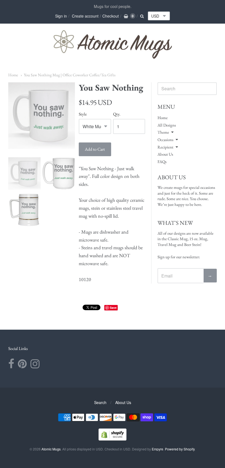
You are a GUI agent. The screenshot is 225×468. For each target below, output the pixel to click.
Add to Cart (95, 149)
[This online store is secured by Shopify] (112, 439)
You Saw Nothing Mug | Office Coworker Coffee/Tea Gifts (70, 74)
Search (100, 402)
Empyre (157, 449)
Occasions (165, 139)
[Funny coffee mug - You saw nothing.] (24, 173)
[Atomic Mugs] (112, 44)
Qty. (116, 114)
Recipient (165, 147)
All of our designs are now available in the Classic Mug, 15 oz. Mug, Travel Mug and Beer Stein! (185, 239)
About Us (165, 154)
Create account (85, 16)
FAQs (162, 161)
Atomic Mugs (51, 449)
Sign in (61, 16)
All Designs (167, 125)
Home (13, 74)
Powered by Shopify (180, 449)
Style (83, 114)
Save (113, 308)
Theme (163, 132)
